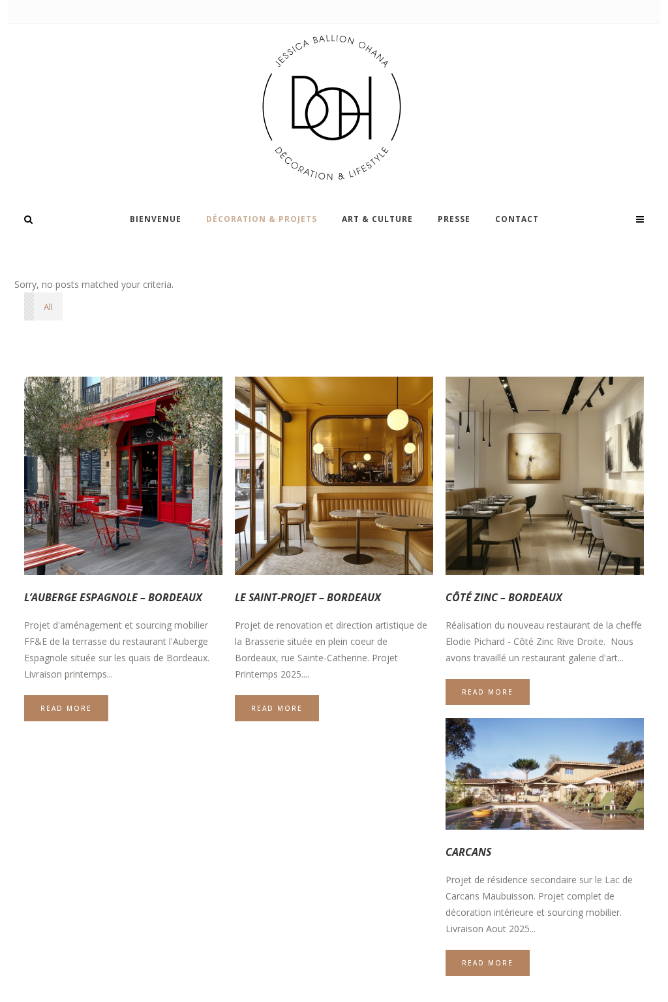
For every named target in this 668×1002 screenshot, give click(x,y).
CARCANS (468, 852)
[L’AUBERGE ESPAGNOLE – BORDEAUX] (123, 476)
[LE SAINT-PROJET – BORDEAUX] (334, 476)
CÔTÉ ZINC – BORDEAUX (504, 597)
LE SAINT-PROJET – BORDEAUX (308, 597)
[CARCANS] (545, 774)
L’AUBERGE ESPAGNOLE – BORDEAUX (113, 597)
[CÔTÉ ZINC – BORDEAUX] (545, 476)
